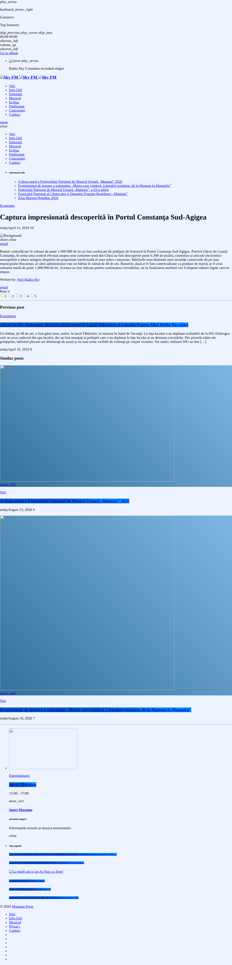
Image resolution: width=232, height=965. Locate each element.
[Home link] (28, 77)
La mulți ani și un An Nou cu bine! (27, 881)
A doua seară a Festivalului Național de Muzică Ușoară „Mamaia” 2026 (70, 182)
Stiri (3, 492)
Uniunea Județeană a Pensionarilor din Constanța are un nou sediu (44, 897)
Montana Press (22, 907)
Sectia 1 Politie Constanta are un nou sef (30, 889)
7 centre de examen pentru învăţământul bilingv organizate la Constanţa (46, 862)
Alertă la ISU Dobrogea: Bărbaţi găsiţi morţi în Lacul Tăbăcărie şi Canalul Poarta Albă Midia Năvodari (94, 324)
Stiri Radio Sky (28, 280)
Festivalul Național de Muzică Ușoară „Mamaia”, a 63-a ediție (63, 190)
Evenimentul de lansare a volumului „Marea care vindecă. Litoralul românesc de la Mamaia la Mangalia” (94, 186)
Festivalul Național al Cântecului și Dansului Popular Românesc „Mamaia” (73, 194)
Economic (7, 206)
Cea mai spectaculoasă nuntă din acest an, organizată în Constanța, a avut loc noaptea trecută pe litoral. (63, 854)
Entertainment (19, 776)
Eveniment (8, 316)
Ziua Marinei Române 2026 (38, 198)
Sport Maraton (22, 784)
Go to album (9, 53)
